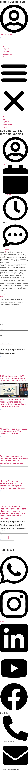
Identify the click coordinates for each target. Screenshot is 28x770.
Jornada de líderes (7, 54)
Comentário (3, 307)
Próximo (2, 296)
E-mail (2, 329)
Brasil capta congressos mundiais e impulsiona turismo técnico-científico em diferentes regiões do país (14, 459)
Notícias (5, 58)
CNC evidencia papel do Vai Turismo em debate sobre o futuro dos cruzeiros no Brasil (13, 378)
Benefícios (5, 49)
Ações (4, 53)
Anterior (4, 294)
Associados (6, 51)
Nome (2, 324)
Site (1, 335)
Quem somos (6, 48)
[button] (14, 87)
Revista (4, 56)
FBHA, (4, 251)
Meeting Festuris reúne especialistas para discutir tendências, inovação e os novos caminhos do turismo (12, 484)
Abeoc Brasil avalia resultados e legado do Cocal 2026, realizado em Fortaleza (13, 431)
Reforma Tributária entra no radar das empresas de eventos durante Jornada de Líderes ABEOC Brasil (13, 403)
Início (4, 46)
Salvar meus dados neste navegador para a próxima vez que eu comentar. (13, 342)
